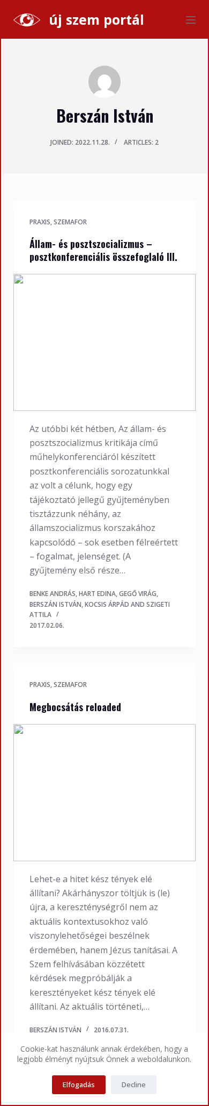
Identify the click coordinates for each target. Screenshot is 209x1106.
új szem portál (96, 19)
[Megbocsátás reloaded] (104, 792)
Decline (134, 1084)
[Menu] (191, 20)
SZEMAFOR (70, 221)
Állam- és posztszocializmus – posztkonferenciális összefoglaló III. (103, 250)
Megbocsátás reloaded (75, 707)
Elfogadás (79, 1084)
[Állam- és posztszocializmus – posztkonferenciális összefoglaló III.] (104, 342)
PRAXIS (39, 221)
